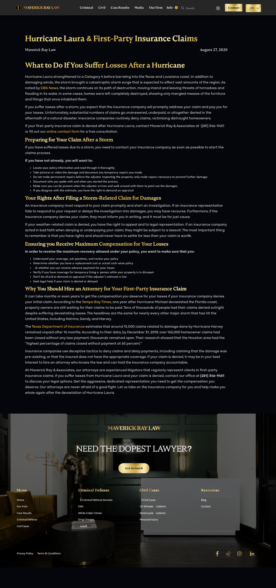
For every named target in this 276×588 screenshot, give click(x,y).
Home (20, 500)
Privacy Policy (25, 553)
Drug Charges (86, 519)
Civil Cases (23, 526)
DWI (80, 506)
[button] (172, 7)
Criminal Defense (27, 519)
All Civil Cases (148, 500)
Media (139, 7)
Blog (203, 500)
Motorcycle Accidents (153, 513)
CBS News (49, 88)
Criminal (86, 7)
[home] (37, 7)
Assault (82, 526)
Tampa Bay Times (96, 302)
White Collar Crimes (90, 513)
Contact (233, 7)
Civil (101, 7)
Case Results (120, 7)
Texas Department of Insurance (58, 327)
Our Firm (155, 7)
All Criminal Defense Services (95, 500)
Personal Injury (149, 519)
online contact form (62, 132)
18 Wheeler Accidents (153, 506)
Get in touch (134, 468)
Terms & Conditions (49, 553)
